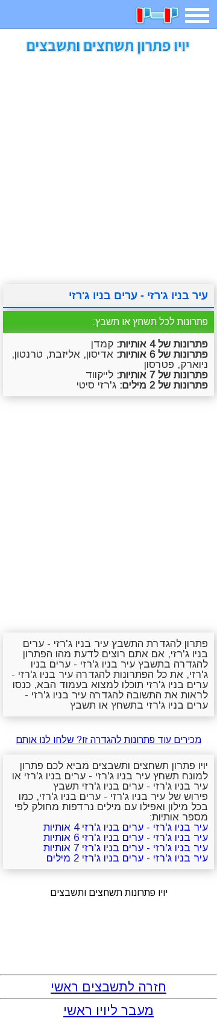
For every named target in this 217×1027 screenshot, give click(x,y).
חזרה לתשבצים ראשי (108, 987)
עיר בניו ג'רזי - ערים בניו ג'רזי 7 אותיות (125, 848)
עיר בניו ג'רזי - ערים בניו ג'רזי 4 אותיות (125, 827)
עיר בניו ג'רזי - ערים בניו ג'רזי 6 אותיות (125, 837)
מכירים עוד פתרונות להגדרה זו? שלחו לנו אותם (108, 740)
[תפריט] (197, 15)
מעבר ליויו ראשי (108, 1010)
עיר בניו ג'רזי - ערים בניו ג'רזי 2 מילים (127, 858)
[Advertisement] (108, 165)
